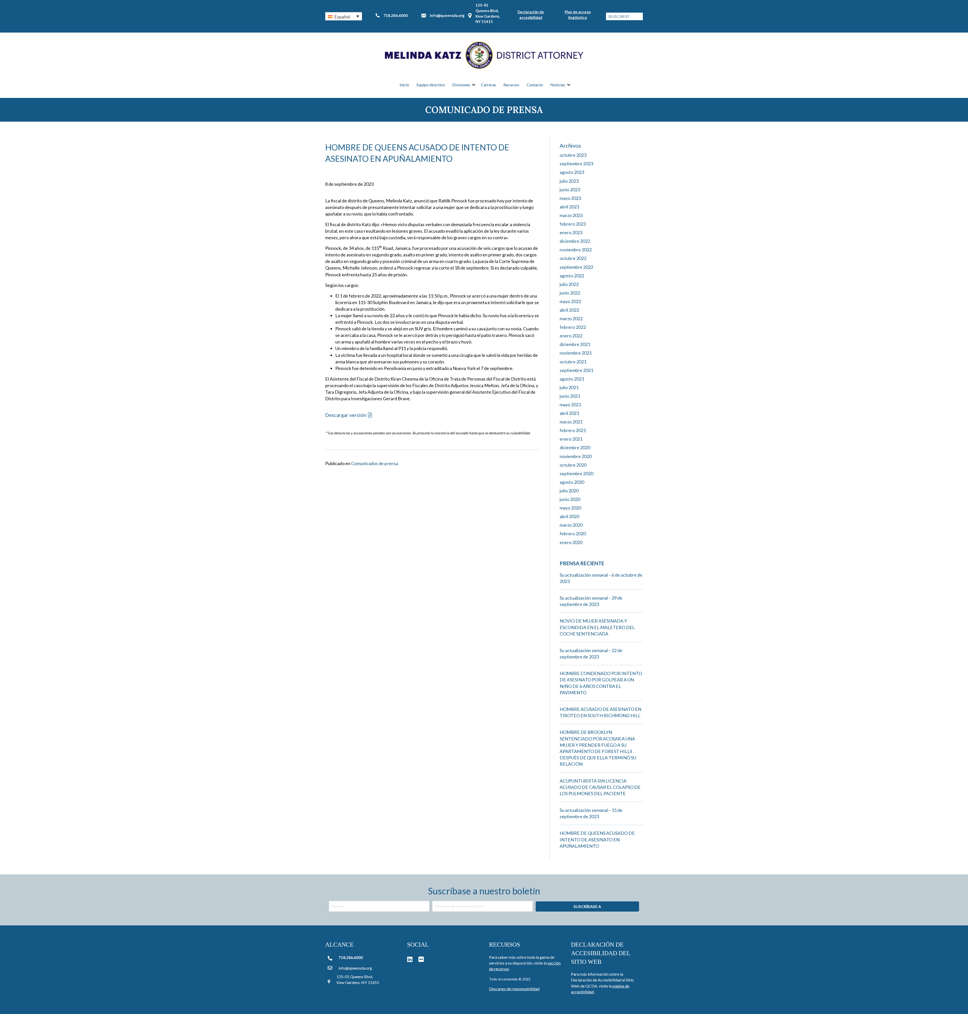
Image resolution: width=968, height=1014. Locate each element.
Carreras (488, 84)
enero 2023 (571, 232)
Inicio (404, 84)
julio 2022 (569, 284)
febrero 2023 (573, 224)
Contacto (535, 84)
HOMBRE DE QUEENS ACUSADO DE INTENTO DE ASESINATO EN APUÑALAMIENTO (597, 839)
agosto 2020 (572, 482)
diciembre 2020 (575, 447)
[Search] (639, 16)
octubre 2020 (573, 465)
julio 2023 (569, 181)
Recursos (511, 84)
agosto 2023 (572, 172)
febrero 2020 (573, 533)
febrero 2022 (573, 327)
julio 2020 (569, 490)
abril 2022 (569, 310)
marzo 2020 (571, 525)
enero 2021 (571, 439)
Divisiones (461, 84)
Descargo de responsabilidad (514, 988)
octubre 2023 (573, 155)
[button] (343, 16)
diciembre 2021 (575, 344)
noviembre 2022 (576, 249)
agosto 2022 (572, 275)
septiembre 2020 (576, 473)
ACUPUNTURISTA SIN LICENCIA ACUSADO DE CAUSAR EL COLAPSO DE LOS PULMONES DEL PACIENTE (600, 787)
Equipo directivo (430, 84)
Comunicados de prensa (374, 463)
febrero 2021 (573, 430)
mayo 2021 (570, 404)
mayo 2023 (570, 198)
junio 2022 (570, 293)
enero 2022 (571, 335)
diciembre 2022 (575, 241)
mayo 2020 (570, 508)
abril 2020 (569, 516)
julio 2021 (569, 387)
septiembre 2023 (576, 163)
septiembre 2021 (576, 370)
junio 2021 (570, 396)
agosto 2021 (572, 379)
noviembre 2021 (576, 353)
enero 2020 (571, 542)
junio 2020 (570, 499)
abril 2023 (569, 206)
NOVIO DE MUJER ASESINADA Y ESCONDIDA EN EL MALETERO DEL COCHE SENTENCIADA (597, 627)
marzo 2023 (571, 215)
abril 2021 (569, 413)
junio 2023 (570, 189)
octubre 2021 (573, 361)
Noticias (557, 84)
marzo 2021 (571, 421)
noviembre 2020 (576, 456)
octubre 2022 (573, 258)
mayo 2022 (570, 301)
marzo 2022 (571, 318)
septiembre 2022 (576, 267)
